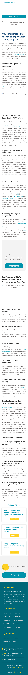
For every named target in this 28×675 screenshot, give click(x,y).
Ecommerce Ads (17, 623)
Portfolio (15, 638)
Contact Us (7, 641)
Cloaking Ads (16, 627)
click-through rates (18, 196)
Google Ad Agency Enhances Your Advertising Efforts (14, 546)
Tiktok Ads (6, 623)
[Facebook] (14, 672)
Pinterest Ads (16, 613)
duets (24, 230)
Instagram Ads (7, 627)
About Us (6, 638)
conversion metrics (7, 198)
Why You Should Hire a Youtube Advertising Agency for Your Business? (14, 512)
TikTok (3, 86)
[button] (24, 11)
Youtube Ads (7, 620)
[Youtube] (20, 672)
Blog (14, 641)
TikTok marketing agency (12, 126)
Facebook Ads (7, 613)
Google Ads (7, 616)
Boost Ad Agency (7, 407)
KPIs (18, 194)
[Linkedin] (17, 672)
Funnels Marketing (18, 620)
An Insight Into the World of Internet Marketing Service (13, 529)
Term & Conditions (17, 667)
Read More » (14, 518)
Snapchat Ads (17, 616)
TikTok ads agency (18, 54)
